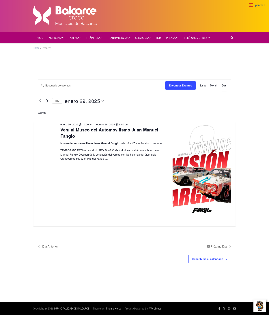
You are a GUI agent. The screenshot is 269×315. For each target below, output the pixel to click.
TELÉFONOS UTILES (195, 37)
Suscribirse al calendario (207, 259)
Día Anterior (50, 246)
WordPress (155, 308)
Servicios (141, 37)
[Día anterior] (40, 101)
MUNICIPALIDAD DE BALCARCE (71, 308)
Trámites (92, 37)
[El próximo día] (47, 101)
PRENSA (171, 37)
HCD (158, 37)
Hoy (57, 100)
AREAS (74, 37)
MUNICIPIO (55, 37)
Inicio (39, 37)
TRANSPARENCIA (117, 37)
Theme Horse (114, 308)
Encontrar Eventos (180, 85)
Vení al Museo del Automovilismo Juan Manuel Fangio (109, 133)
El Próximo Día (217, 246)
